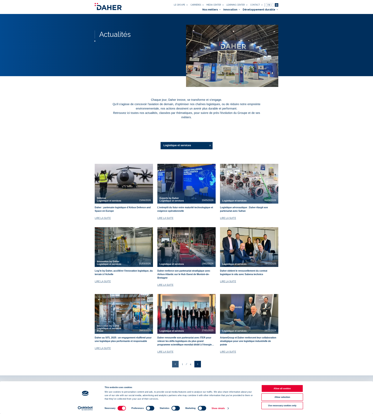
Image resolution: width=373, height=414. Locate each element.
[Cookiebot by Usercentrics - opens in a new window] (85, 408)
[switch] (150, 408)
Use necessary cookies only (282, 405)
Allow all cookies (282, 388)
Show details (218, 408)
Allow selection (282, 397)
